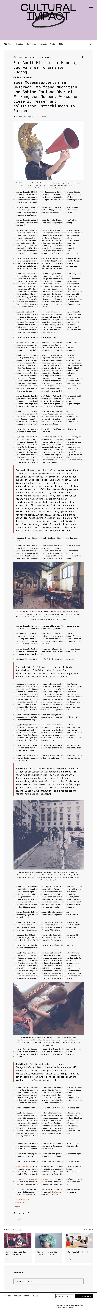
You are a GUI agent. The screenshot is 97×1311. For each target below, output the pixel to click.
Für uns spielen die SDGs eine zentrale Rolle (47, 1253)
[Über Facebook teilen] (14, 1213)
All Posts (8, 44)
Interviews (31, 44)
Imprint (27, 1296)
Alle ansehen (88, 1229)
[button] (91, 6)
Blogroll (7, 1296)
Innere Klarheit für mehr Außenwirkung (16, 1253)
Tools (52, 44)
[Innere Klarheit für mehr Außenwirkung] (17, 1240)
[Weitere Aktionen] (82, 57)
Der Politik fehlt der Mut (79, 1253)
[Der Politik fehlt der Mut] (79, 1240)
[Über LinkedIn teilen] (24, 1213)
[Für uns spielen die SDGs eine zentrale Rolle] (48, 1240)
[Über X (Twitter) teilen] (19, 1213)
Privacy (35, 1296)
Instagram (17, 1296)
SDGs (61, 44)
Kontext (43, 44)
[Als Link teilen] (28, 1213)
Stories (19, 44)
